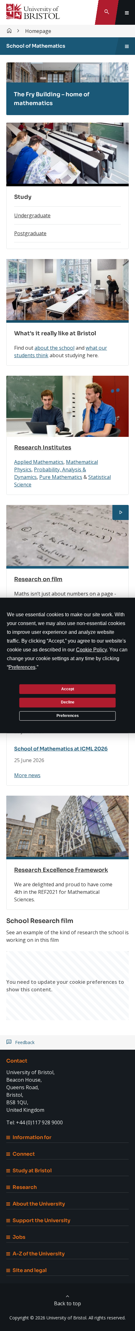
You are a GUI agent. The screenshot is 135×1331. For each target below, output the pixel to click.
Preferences (68, 715)
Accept (67, 689)
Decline (67, 702)
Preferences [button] (21, 667)
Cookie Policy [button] (91, 649)
